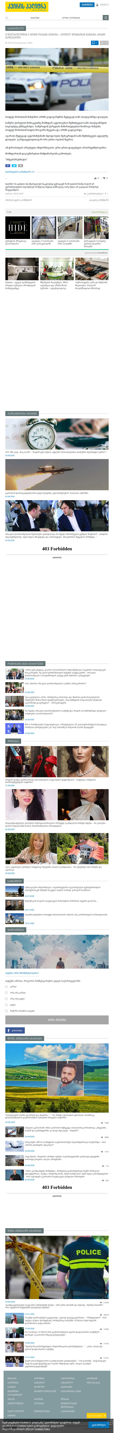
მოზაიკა (13, 741)
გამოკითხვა (16, 930)
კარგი (13, 986)
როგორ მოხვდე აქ (99, 212)
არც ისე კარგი (18, 992)
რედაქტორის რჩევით (22, 413)
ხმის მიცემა (57, 1020)
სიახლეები (34, 18)
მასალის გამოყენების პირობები (97, 1429)
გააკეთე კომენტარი (99, 199)
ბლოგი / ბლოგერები (71, 18)
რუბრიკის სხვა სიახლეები (25, 663)
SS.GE (9, 212)
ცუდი (13, 1005)
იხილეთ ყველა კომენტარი (18, 199)
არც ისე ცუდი (17, 999)
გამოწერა (87, 5)
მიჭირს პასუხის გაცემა (22, 1011)
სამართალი (16, 28)
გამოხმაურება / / (97, 194)
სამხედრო (15, 881)
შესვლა (104, 5)
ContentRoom (96, 253)
